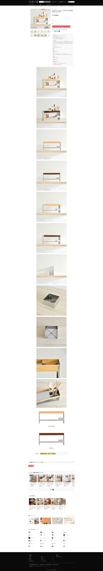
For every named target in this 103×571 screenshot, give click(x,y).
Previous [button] (51, 489)
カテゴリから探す (31, 4)
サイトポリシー (41, 566)
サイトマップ (45, 566)
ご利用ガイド (30, 556)
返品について (42, 556)
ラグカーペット (32, 540)
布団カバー (43, 546)
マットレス (32, 546)
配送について (30, 559)
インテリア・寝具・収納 (44, 453)
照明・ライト (67, 540)
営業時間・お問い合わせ (58, 556)
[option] (40, 19)
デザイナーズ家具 (44, 540)
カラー (53, 20)
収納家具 (49, 453)
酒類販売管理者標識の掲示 (49, 564)
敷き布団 (55, 543)
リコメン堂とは (48, 4)
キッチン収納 (53, 453)
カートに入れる (61, 26)
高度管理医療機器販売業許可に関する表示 (34, 564)
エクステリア (55, 540)
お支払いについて (43, 559)
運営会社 (30, 566)
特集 (40, 4)
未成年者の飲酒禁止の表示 (42, 564)
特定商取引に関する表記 (55, 564)
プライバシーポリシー (35, 566)
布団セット (32, 543)
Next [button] (53, 489)
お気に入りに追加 (71, 26)
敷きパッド (55, 546)
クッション (67, 546)
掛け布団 (43, 543)
